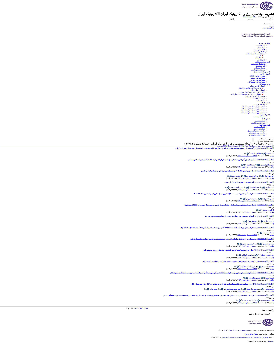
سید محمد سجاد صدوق (232, 289)
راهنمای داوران (260, 104)
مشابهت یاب (261, 100)
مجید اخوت (251, 165)
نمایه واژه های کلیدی (258, 70)
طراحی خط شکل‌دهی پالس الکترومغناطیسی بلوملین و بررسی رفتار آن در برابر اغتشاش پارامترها (219, 205)
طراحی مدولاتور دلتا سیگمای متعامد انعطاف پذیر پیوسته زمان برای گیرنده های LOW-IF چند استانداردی (217, 227)
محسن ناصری (269, 289)
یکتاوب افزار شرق (250, 334)
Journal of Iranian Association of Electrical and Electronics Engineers (245, 338)
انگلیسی (258, 58)
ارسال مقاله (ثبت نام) (262, 72)
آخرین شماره (260, 66)
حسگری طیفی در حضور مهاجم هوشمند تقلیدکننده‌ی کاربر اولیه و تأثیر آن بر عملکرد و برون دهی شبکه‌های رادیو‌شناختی (212, 273)
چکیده (272, 156)
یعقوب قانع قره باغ (267, 165)
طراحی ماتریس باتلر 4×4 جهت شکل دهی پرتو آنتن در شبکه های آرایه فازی (227, 171)
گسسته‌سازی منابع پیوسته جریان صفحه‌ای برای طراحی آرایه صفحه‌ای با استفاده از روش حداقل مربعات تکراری (214, 148)
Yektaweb (270, 341)
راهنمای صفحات (259, 127)
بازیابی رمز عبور (268, 28)
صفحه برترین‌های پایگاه (257, 133)
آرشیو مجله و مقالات (262, 62)
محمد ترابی (213, 289)
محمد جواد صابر (252, 289)
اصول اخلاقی (265, 74)
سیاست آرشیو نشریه (258, 98)
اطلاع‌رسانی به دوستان (257, 135)
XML (141, 308)
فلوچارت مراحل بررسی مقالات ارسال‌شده (246, 94)
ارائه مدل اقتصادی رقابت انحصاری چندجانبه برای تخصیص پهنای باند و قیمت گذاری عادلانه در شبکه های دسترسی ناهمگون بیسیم (208, 295)
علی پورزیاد (236, 176)
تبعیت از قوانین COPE (257, 76)
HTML (136, 308)
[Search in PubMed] (263, 154)
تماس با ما (266, 119)
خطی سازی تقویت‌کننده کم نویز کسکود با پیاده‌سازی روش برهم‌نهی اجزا (228, 250)
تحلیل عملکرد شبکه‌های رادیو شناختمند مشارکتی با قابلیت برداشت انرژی (228, 261)
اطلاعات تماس (260, 121)
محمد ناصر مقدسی (236, 187)
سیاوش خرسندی (248, 300)
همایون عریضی (255, 153)
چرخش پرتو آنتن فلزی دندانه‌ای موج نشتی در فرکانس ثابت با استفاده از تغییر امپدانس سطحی (221, 160)
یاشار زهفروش (251, 199)
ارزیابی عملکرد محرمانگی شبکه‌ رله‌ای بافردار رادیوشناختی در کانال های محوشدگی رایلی (222, 284)
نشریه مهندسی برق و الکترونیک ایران (237, 330)
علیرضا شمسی (268, 232)
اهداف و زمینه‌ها (259, 49)
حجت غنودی (253, 221)
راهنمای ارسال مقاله (258, 90)
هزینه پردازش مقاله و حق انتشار (249, 88)
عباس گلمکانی (246, 255)
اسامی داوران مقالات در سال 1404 (253, 112)
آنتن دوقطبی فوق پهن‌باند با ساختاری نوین (239, 182)
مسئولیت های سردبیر (257, 78)
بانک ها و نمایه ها (259, 51)
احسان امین (270, 187)
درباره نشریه (260, 45)
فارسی (258, 56)
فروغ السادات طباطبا (247, 266)
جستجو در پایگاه (259, 129)
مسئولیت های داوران (258, 80)
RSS (146, 308)
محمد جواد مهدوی (267, 266)
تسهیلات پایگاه (265, 125)
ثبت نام (271, 26)
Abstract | (253, 156)
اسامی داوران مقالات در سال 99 (254, 106)
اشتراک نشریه (265, 114)
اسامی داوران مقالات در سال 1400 (253, 108)
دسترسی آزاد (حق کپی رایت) (255, 96)
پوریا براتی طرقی (252, 176)
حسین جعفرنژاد (268, 199)
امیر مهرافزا (269, 176)
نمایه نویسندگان (259, 68)
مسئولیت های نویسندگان (256, 82)
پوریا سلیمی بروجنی (249, 244)
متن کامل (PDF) (243, 156)
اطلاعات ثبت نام (259, 117)
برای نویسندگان (264, 84)
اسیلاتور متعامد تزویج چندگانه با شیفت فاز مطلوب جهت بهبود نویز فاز (229, 216)
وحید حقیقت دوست (267, 300)
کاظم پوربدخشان (268, 210)
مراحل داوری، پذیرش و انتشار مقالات (252, 92)
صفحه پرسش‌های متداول (256, 131)
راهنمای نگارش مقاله (257, 86)
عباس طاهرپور (254, 278)
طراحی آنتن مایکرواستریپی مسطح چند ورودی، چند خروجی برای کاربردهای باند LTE (224, 193)
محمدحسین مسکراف (266, 255)
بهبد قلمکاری (254, 187)
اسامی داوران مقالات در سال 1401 (253, 110)
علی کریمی (270, 278)
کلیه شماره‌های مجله (258, 64)
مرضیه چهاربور (268, 221)
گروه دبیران (261, 47)
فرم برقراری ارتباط (258, 123)
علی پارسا (270, 153)
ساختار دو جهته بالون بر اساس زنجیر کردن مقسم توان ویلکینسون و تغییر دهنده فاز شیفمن (222, 239)
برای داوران (265, 102)
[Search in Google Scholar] (265, 154)
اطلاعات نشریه (264, 43)
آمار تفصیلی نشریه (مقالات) (255, 53)
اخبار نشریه (261, 60)
